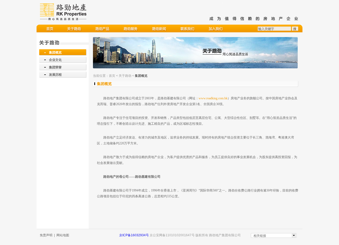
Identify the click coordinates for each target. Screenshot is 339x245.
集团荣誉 (55, 67)
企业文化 (55, 60)
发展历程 (55, 75)
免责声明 (46, 235)
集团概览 (55, 52)
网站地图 (62, 235)
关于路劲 (125, 76)
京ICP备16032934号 (134, 235)
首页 (112, 76)
